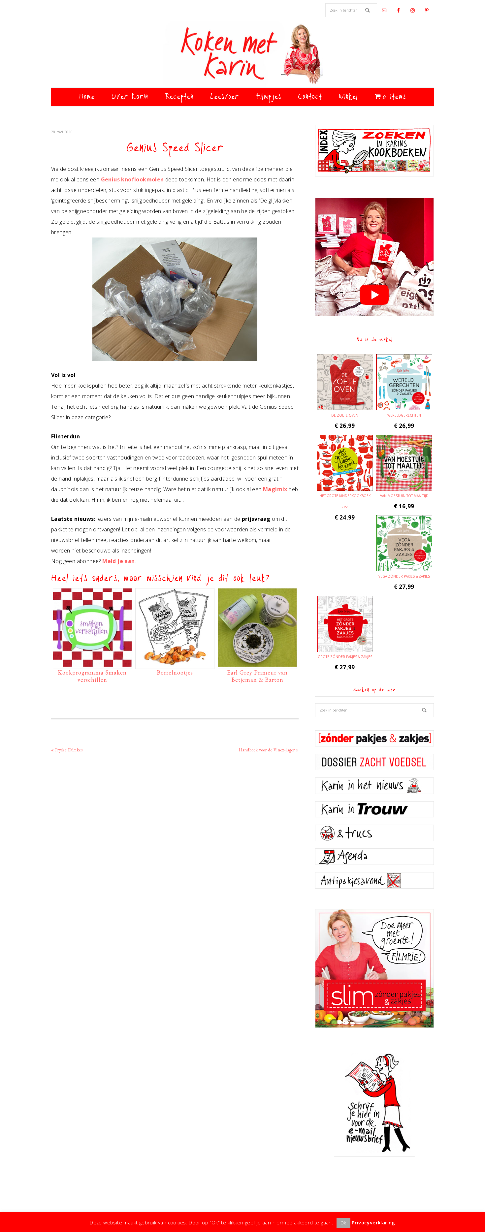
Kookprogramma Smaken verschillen (92, 676)
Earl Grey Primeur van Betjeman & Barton (257, 676)
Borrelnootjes (175, 672)
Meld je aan (118, 561)
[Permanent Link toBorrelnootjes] (175, 663)
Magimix (275, 489)
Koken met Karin (242, 54)
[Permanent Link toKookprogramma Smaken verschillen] (92, 663)
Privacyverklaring (373, 1222)
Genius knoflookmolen (132, 179)
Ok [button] (343, 1223)
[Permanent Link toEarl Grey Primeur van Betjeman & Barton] (257, 663)
